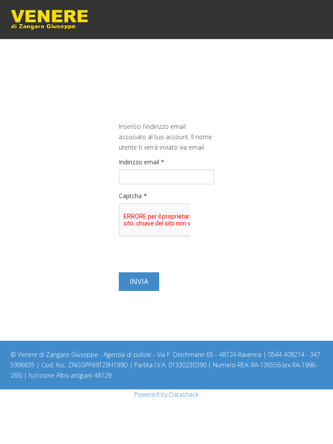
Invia (139, 281)
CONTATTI (309, 59)
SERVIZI (284, 59)
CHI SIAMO (258, 59)
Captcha (133, 196)
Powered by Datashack (166, 394)
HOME (234, 59)
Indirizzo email (141, 162)
